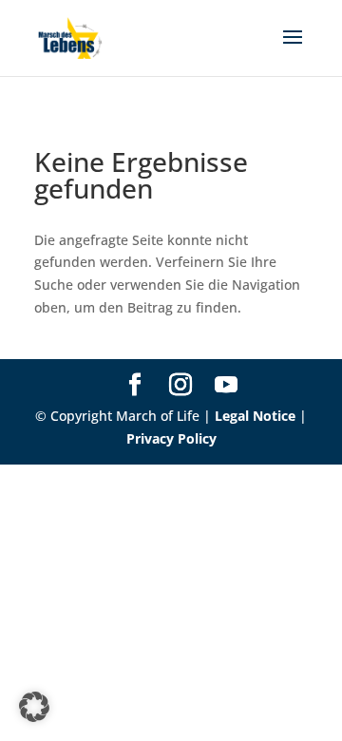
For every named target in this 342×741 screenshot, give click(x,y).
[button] (34, 707)
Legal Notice (255, 416)
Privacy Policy (171, 438)
